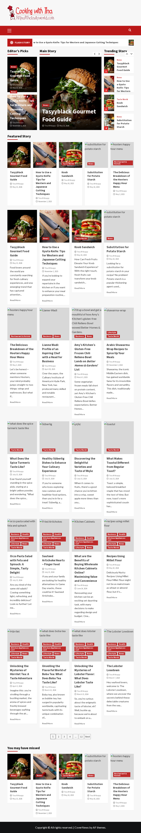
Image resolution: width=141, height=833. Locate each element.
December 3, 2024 (116, 365)
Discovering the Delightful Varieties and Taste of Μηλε (84, 465)
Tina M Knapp (50, 125)
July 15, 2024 (17, 474)
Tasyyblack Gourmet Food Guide (69, 115)
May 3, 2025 (120, 194)
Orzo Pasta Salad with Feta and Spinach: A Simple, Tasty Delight (21, 564)
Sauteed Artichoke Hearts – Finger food (53, 560)
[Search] (130, 30)
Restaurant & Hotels (120, 163)
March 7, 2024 (114, 678)
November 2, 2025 (19, 125)
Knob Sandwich (122, 103)
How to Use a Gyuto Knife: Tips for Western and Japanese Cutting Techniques (62, 42)
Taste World (122, 99)
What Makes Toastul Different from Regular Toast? (118, 465)
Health (25, 534)
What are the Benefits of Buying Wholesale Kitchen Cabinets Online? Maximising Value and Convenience (86, 568)
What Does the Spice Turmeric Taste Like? (20, 463)
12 (81, 736)
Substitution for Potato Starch (124, 122)
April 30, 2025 (50, 369)
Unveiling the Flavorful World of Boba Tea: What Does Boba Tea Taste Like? (54, 674)
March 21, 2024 (50, 690)
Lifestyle (112, 332)
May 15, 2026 (64, 125)
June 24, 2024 (82, 588)
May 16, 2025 (69, 183)
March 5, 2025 (82, 377)
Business (47, 336)
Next (87, 736)
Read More (15, 300)
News (45, 105)
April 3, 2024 (17, 686)
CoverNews (82, 827)
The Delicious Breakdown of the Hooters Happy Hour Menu (121, 179)
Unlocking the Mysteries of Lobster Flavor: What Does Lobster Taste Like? (84, 676)
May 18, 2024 (114, 568)
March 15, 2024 (82, 694)
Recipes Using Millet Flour (116, 558)
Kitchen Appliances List (20, 539)
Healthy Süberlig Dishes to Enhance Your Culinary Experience (54, 465)
